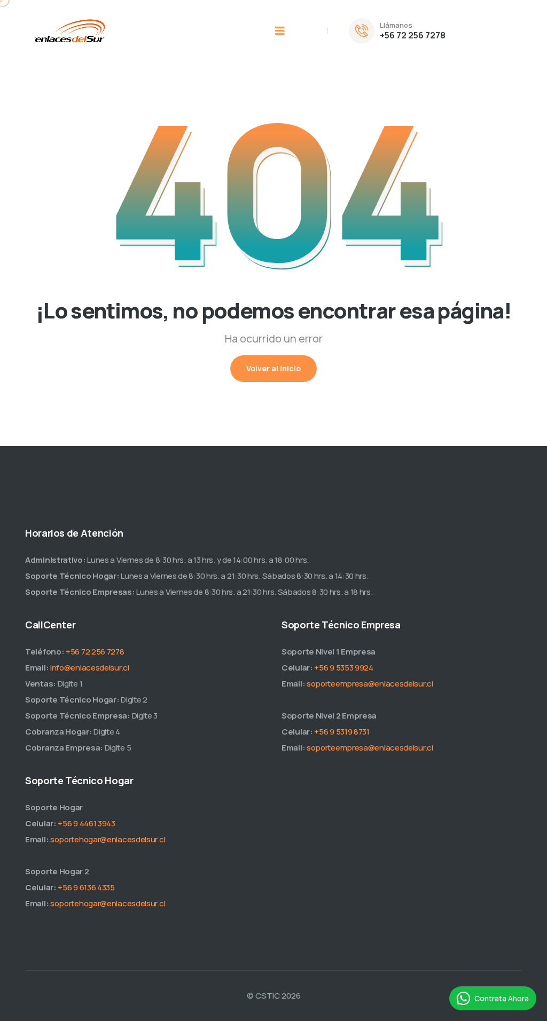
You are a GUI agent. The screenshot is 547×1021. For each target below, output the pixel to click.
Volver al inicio (273, 368)
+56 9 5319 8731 (342, 731)
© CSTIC (263, 995)
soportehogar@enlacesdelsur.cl (107, 839)
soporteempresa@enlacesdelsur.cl (370, 683)
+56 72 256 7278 (413, 35)
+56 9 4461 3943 (86, 823)
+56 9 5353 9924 (343, 667)
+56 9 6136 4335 (86, 887)
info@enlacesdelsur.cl (89, 667)
